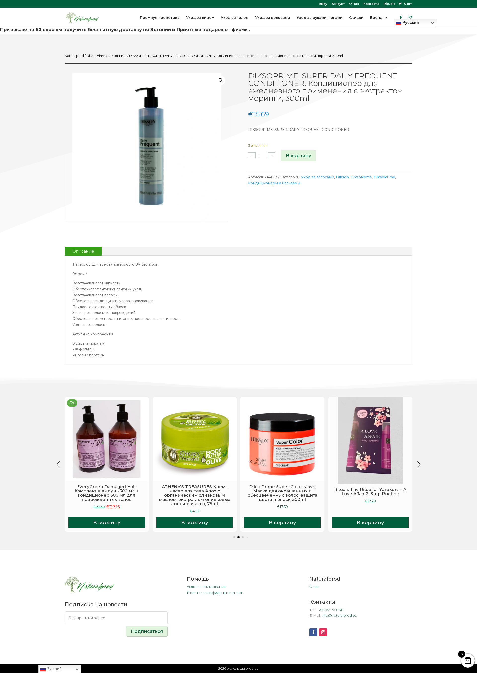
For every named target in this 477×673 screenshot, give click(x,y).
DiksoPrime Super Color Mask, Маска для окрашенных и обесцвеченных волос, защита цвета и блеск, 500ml (282, 493)
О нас (314, 586)
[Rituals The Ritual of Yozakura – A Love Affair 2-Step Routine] (370, 440)
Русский (54, 669)
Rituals (389, 4)
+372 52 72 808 (330, 609)
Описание (83, 251)
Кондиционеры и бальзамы (274, 183)
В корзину (298, 155)
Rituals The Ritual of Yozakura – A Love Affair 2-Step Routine (370, 491)
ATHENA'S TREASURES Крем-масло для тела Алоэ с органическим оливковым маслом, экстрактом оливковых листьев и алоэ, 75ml (194, 495)
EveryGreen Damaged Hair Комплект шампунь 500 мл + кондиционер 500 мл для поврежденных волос (107, 493)
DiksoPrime (95, 56)
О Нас (354, 4)
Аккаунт (338, 4)
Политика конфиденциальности (216, 592)
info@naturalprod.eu (339, 615)
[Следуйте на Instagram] (323, 632)
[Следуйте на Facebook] (313, 632)
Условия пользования (206, 586)
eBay (323, 4)
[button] (220, 80)
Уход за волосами (317, 177)
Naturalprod (74, 56)
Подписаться (147, 631)
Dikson (342, 177)
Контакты (371, 4)
